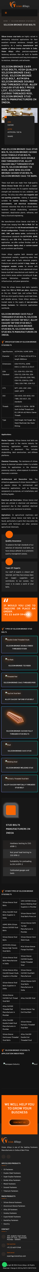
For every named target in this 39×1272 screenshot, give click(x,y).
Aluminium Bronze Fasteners (14, 1206)
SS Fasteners (8, 1169)
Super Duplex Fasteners (12, 1176)
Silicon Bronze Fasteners (13, 1202)
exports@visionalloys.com (16, 1256)
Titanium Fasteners (11, 1191)
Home (6, 21)
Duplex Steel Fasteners (12, 1173)
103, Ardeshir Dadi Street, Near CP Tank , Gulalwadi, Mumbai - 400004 (17, 1238)
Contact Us (20, 1122)
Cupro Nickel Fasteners (12, 1216)
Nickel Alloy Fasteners (12, 1180)
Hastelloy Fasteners (11, 1220)
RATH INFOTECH (29, 1268)
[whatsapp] (4, 1264)
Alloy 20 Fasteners (10, 1209)
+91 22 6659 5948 (14, 1247)
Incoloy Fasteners (10, 1213)
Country (7, 1224)
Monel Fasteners (10, 1184)
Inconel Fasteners (10, 1187)
